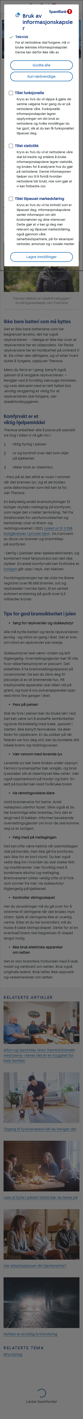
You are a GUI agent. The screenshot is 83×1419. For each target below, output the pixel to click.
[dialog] (41, 135)
